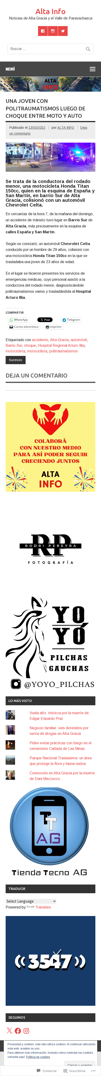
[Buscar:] (50, 49)
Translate (43, 907)
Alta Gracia (59, 340)
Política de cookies (38, 1057)
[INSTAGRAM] (53, 31)
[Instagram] (26, 1031)
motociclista (37, 351)
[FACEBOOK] (43, 31)
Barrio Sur (14, 345)
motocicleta (15, 351)
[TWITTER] (63, 31)
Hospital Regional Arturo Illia (61, 345)
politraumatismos (63, 351)
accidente (40, 340)
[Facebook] (18, 1031)
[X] (9, 1031)
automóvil (79, 340)
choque (30, 345)
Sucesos (15, 360)
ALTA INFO (65, 127)
